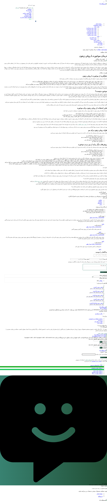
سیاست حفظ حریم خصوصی (95, 318)
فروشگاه (100, 496)
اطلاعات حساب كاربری (26, 17)
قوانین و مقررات (98, 321)
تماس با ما (99, 323)
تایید (101, 341)
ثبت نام (17, 7)
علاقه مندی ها (28, 14)
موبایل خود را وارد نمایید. (101, 354)
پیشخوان (29, 9)
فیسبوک (100, 203)
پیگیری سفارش (28, 16)
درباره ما (100, 320)
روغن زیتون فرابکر (38, 181)
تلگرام (100, 200)
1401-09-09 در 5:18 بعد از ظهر (97, 217)
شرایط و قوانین (88, 360)
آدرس (30, 12)
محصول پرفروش (98, 47)
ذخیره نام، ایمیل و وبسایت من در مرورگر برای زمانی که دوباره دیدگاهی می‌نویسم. (86, 261)
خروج (30, 18)
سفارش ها (29, 10)
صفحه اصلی (104, 49)
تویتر (100, 204)
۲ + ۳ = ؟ (103, 265)
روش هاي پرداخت (27, 13)
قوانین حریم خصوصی (96, 361)
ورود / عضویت (103, 357)
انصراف (104, 341)
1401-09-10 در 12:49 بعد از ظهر (93, 244)
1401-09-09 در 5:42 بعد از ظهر (97, 234)
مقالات (99, 49)
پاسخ (103, 224)
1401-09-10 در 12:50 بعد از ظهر (93, 226)
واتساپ (100, 201)
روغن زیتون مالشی (82, 124)
